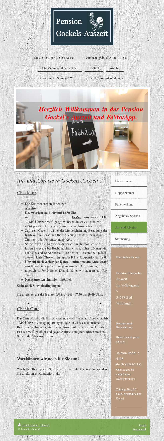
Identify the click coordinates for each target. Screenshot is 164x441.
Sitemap (44, 425)
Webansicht (139, 429)
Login (142, 425)
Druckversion (30, 425)
